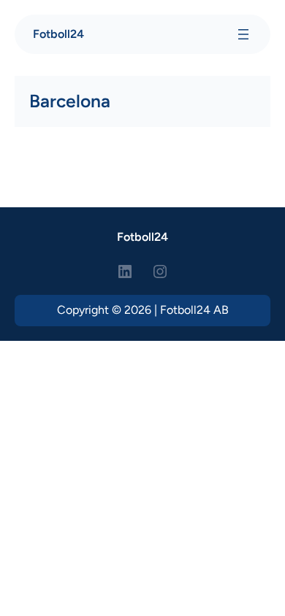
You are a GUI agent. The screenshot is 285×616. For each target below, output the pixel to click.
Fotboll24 (58, 34)
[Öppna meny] (243, 34)
